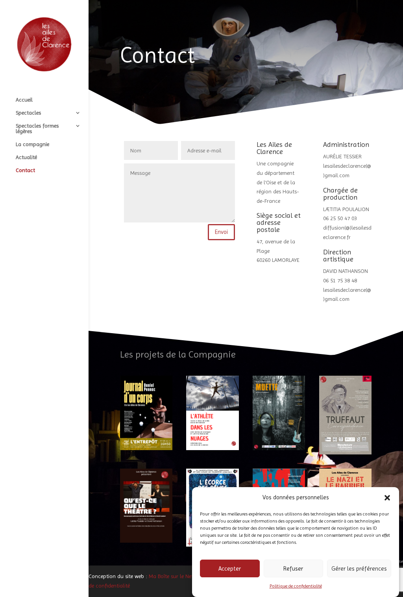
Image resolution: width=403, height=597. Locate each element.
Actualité (26, 157)
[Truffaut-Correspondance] (345, 415)
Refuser (293, 568)
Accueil (24, 100)
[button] (387, 498)
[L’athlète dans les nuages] (212, 413)
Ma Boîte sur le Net (171, 576)
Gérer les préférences (359, 568)
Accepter (229, 568)
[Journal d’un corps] (146, 413)
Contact (25, 170)
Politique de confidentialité (296, 586)
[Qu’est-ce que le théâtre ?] (146, 506)
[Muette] (279, 413)
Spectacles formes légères (37, 128)
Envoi (221, 231)
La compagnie (32, 144)
